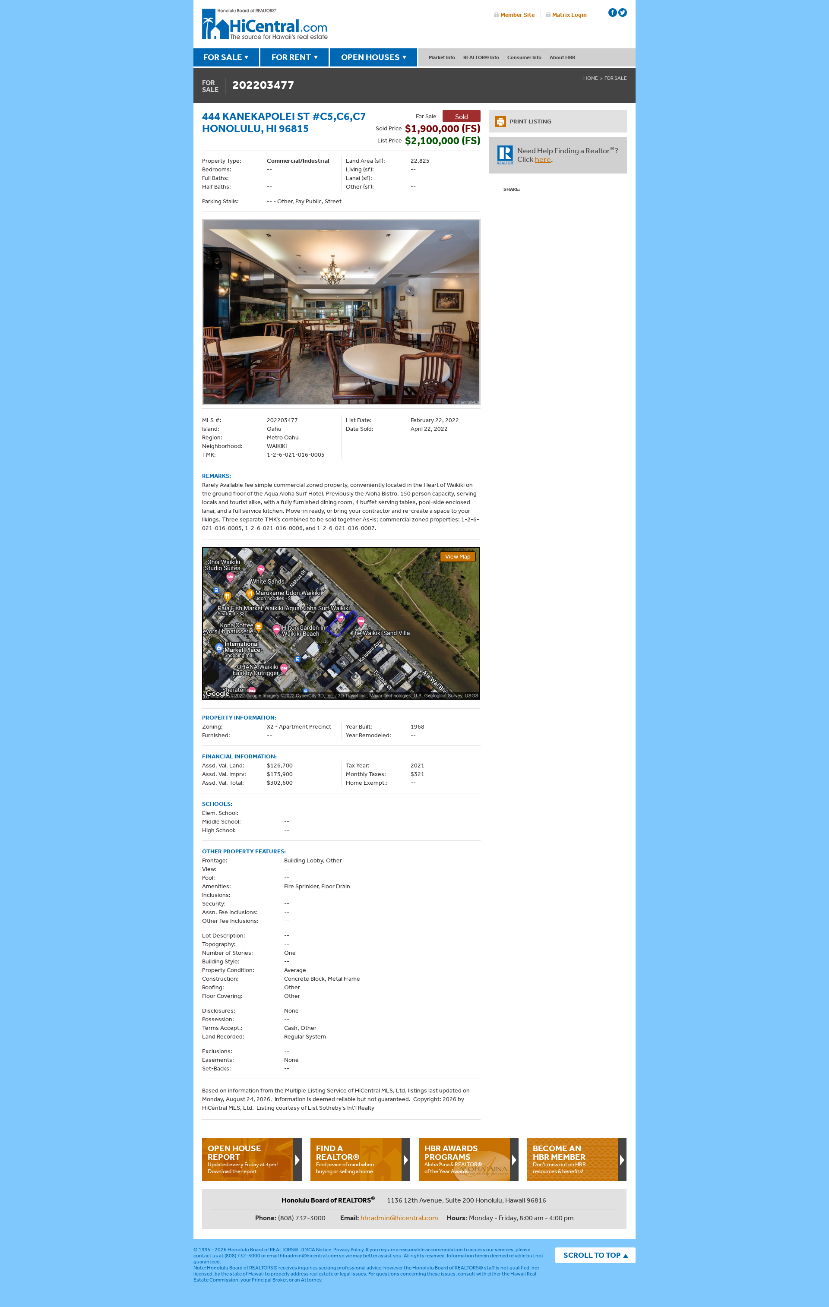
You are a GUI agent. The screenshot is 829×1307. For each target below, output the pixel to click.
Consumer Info (524, 57)
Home (590, 78)
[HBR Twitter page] (622, 12)
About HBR (562, 57)
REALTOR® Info (481, 57)
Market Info (442, 57)
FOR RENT (291, 57)
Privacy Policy (348, 1249)
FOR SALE (222, 57)
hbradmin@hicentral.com (399, 1217)
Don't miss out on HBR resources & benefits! (559, 1159)
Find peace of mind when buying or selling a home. (345, 1159)
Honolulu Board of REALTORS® (263, 1249)
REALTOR (505, 154)
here (543, 159)
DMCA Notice (316, 1249)
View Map (458, 556)
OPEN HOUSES (370, 57)
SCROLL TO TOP (591, 1255)
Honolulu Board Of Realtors (265, 24)
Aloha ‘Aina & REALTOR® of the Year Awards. (453, 1159)
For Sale (615, 78)
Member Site (517, 14)
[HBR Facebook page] (612, 12)
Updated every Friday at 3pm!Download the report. (243, 1159)
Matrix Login (569, 14)
